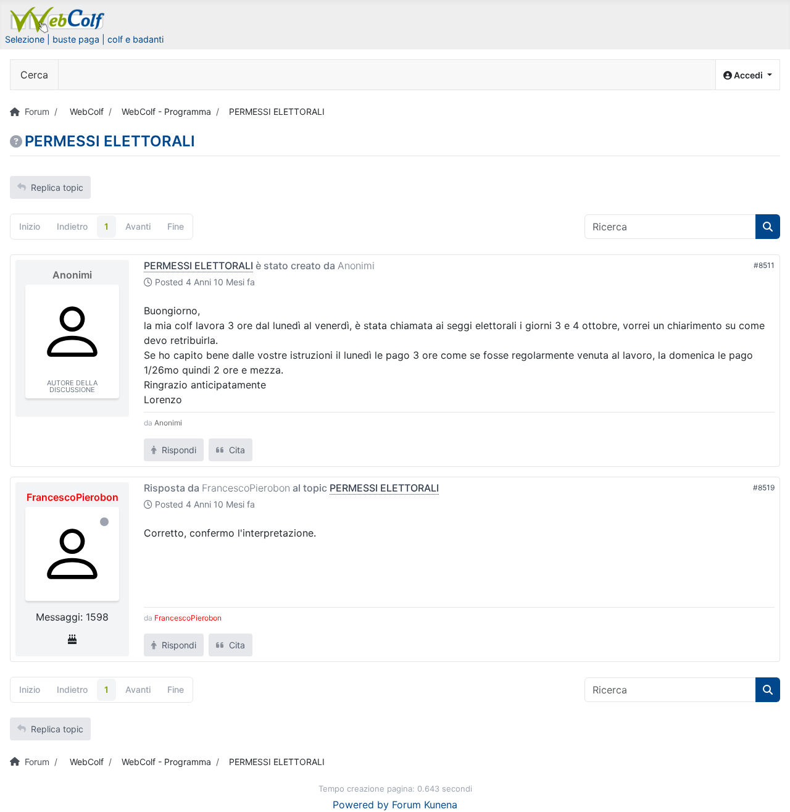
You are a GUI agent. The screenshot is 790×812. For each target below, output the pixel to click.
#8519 (764, 487)
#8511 (764, 265)
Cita (236, 450)
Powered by (361, 804)
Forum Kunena (424, 804)
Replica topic (57, 187)
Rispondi (177, 450)
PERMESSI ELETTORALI (198, 265)
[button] (747, 75)
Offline (104, 522)
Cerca (34, 75)
